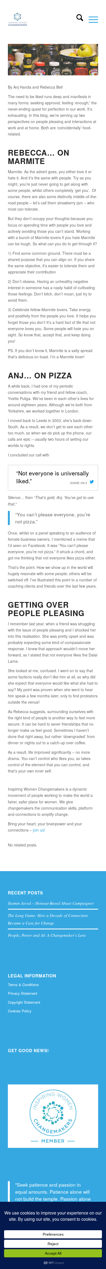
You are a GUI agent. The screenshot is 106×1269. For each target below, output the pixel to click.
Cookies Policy (20, 1010)
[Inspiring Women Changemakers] (44, 19)
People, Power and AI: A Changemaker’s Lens (47, 935)
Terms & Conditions (23, 984)
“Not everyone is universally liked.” (52, 477)
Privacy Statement (22, 993)
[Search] (77, 19)
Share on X (78, 483)
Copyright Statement (24, 1002)
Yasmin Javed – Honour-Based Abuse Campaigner (51, 903)
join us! (39, 830)
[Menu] (90, 19)
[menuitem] (77, 19)
